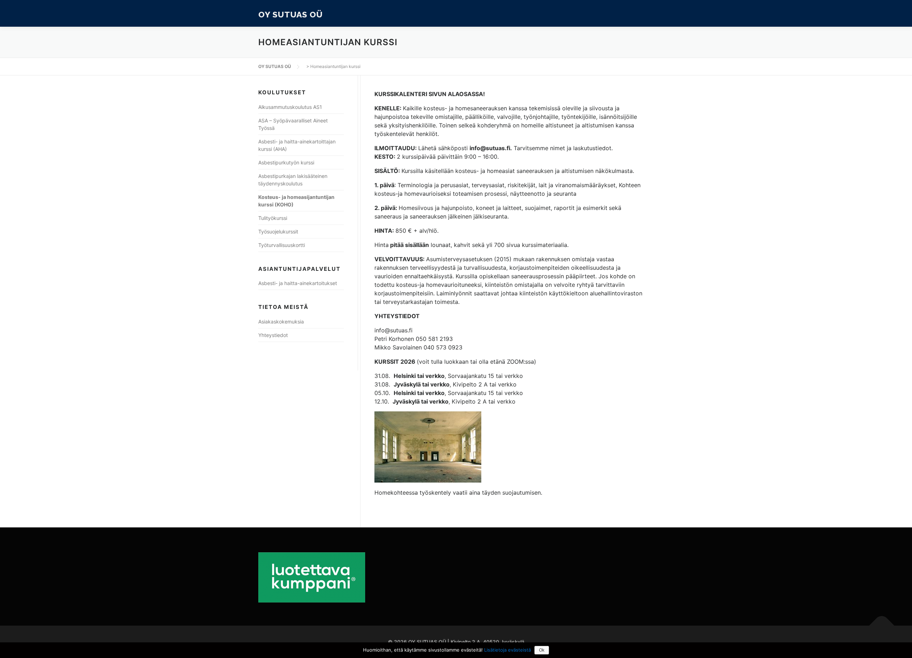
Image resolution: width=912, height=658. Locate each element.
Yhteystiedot (273, 335)
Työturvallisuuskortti (281, 245)
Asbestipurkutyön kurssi (286, 162)
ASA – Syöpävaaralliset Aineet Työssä (293, 124)
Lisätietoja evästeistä (507, 650)
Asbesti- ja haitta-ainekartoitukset (297, 283)
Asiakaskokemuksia (281, 322)
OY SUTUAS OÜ (290, 14)
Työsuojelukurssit (278, 231)
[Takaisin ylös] (882, 625)
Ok (541, 650)
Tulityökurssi (272, 218)
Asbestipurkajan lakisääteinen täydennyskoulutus (292, 179)
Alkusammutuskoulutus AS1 (290, 107)
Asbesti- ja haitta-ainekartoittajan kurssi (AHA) (297, 145)
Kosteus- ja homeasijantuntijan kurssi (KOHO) (296, 200)
